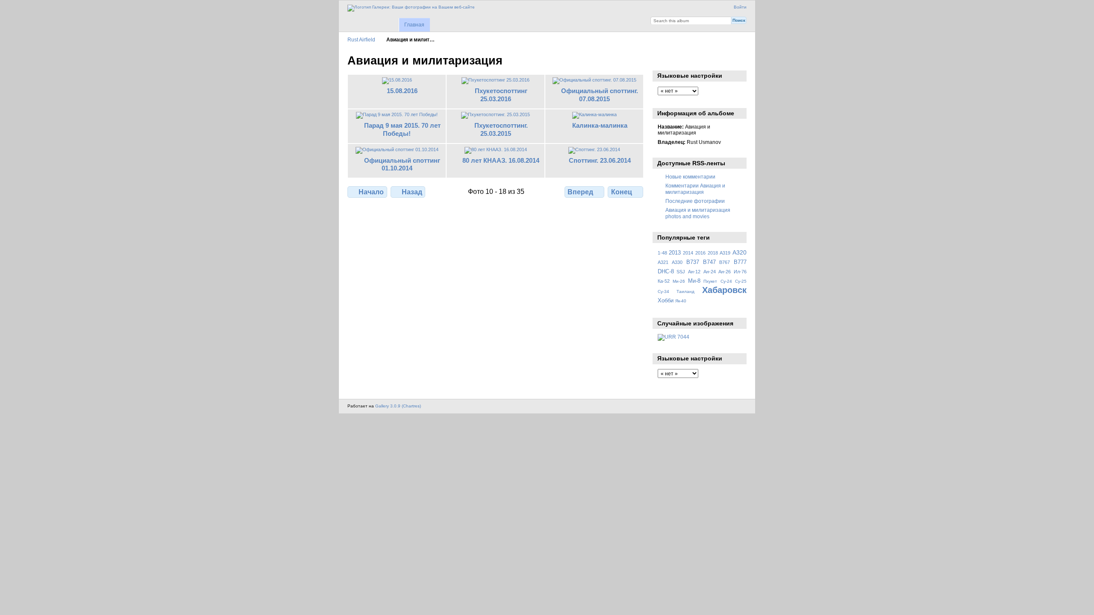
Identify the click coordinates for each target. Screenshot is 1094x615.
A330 (677, 262)
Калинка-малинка (599, 125)
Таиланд (685, 291)
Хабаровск (724, 290)
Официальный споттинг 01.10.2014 (402, 164)
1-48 (662, 252)
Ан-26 (724, 271)
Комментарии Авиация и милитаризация (695, 188)
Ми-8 (694, 281)
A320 (739, 252)
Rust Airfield (361, 39)
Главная (414, 25)
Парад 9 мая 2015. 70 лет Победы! (402, 129)
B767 (724, 262)
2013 (675, 253)
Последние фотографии (695, 201)
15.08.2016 (402, 90)
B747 (709, 262)
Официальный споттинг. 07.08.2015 (599, 94)
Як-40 (680, 301)
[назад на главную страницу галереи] (411, 8)
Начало (371, 192)
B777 (740, 262)
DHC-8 (666, 272)
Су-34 (663, 291)
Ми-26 (679, 281)
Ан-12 (694, 271)
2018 (713, 252)
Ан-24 (709, 271)
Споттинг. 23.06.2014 (600, 160)
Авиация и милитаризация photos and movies (697, 213)
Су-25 (741, 281)
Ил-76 (740, 271)
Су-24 (726, 281)
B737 (692, 262)
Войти (740, 7)
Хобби (665, 301)
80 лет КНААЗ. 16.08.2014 (500, 160)
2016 (700, 252)
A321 (663, 262)
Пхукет (710, 281)
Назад (412, 192)
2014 (688, 252)
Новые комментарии (690, 176)
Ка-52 (664, 281)
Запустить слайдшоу (662, 60)
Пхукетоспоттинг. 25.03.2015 (501, 129)
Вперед (580, 192)
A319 (725, 252)
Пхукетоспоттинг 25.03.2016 (501, 94)
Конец (621, 192)
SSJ (680, 271)
